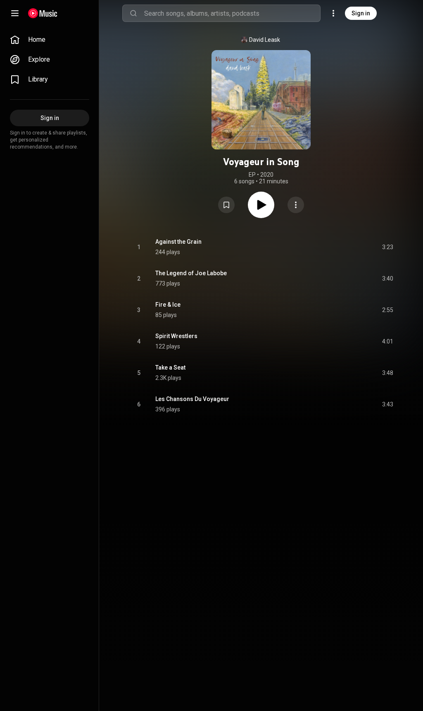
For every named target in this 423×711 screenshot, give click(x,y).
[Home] (42, 13)
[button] (226, 205)
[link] (49, 40)
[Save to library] (226, 205)
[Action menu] (296, 205)
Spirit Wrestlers (176, 336)
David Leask (264, 39)
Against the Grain (178, 241)
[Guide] (15, 13)
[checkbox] (387, 247)
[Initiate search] (133, 13)
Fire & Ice (168, 304)
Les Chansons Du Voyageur (192, 399)
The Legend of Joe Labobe (191, 273)
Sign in (361, 13)
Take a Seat (170, 367)
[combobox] (232, 13)
